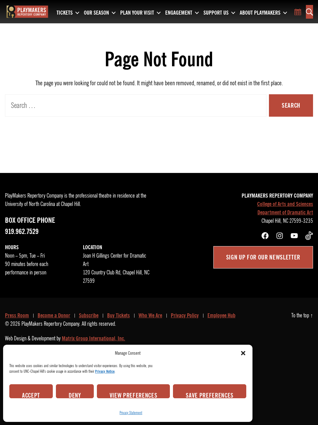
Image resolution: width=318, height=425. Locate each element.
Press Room (17, 315)
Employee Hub (221, 315)
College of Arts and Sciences (285, 204)
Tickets (65, 13)
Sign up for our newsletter (263, 257)
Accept (31, 394)
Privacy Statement (131, 412)
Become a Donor (54, 315)
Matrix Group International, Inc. (93, 338)
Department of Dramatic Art (285, 212)
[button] (243, 353)
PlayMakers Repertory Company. (50, 323)
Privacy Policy (185, 315)
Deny (75, 394)
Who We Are (150, 315)
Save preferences (210, 394)
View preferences (133, 394)
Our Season (96, 13)
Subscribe (88, 315)
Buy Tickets (118, 315)
